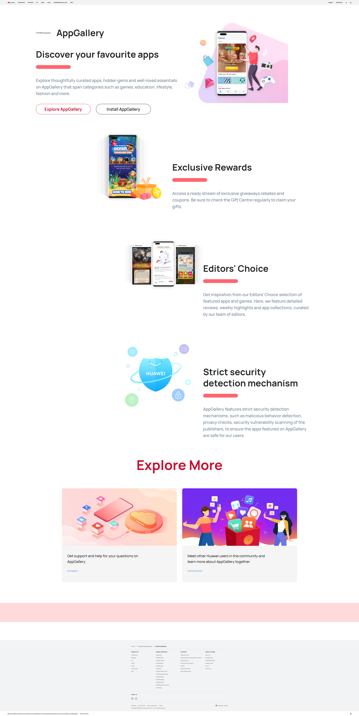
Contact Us (208, 668)
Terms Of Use (141, 705)
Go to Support (73, 571)
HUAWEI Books (159, 663)
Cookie (161, 705)
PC (132, 660)
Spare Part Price (185, 655)
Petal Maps (159, 688)
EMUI (132, 671)
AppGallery (159, 655)
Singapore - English (223, 705)
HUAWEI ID (158, 668)
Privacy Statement (185, 668)
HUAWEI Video (159, 658)
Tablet (133, 663)
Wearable (133, 658)
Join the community (195, 571)
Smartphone (134, 655)
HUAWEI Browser (160, 679)
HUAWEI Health (160, 682)
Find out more (84, 714)
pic (119, 517)
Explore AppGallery (63, 109)
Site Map (133, 705)
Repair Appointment (186, 671)
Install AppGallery (123, 109)
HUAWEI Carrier (209, 663)
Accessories (134, 668)
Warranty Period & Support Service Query (191, 658)
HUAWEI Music (159, 666)
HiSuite (182, 666)
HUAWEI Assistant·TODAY (162, 685)
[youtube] (136, 698)
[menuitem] (142, 655)
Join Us (207, 666)
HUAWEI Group (209, 658)
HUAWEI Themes (160, 660)
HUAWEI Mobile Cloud (161, 671)
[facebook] (132, 698)
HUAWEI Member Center (162, 674)
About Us (207, 655)
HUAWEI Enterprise (210, 660)
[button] (346, 2)
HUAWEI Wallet (160, 677)
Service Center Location (187, 663)
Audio (132, 666)
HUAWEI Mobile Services (145, 646)
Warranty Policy (185, 660)
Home (133, 646)
